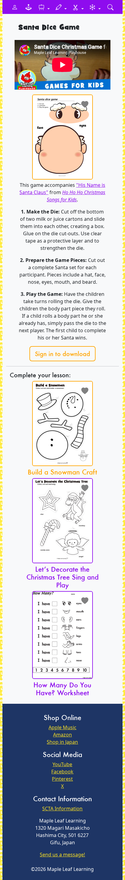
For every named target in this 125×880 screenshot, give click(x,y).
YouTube (62, 764)
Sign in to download (62, 353)
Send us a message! (62, 854)
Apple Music (62, 727)
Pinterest (62, 779)
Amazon (62, 734)
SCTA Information (62, 808)
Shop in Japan (62, 742)
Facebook (62, 771)
